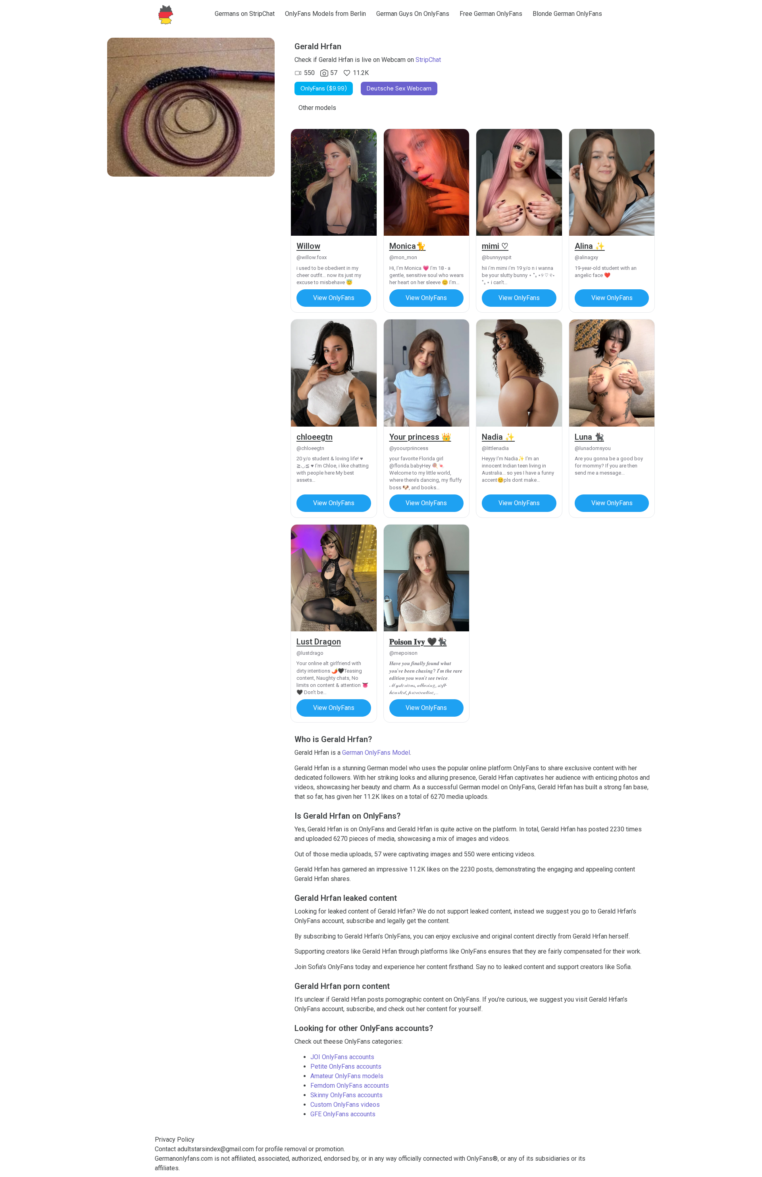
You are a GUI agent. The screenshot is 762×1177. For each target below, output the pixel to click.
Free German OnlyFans (491, 13)
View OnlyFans (333, 298)
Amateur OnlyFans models (346, 1076)
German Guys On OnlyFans (412, 13)
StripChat (428, 59)
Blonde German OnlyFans (567, 13)
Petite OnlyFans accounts (345, 1066)
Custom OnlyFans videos (345, 1104)
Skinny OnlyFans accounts (346, 1095)
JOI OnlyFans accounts (342, 1057)
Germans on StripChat (245, 13)
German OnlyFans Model (376, 752)
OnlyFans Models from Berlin (325, 13)
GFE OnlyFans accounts (342, 1114)
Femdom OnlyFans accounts (349, 1085)
